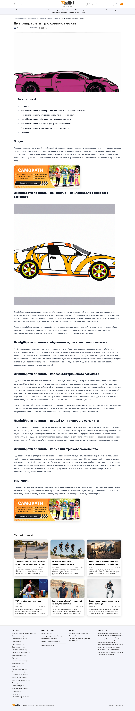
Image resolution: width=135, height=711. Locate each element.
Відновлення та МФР (20, 675)
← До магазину (17, 4)
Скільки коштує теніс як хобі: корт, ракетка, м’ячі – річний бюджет (109, 639)
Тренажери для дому (20, 688)
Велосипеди (18, 636)
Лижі (15, 683)
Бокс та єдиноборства (21, 680)
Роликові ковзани (19, 639)
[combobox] (100, 4)
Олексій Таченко (23, 28)
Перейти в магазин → (116, 705)
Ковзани (16, 694)
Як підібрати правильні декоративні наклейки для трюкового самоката (53, 110)
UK (121, 4)
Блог (15, 19)
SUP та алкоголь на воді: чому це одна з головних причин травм (110, 653)
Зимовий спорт (53, 10)
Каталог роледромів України (51, 636)
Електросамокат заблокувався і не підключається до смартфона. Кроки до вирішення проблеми (110, 634)
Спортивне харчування (59, 13)
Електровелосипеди (20, 661)
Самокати (57, 19)
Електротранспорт (39, 10)
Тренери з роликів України (50, 641)
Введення (25, 106)
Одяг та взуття (98, 10)
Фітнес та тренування (83, 10)
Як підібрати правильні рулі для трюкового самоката (45, 128)
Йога (15, 658)
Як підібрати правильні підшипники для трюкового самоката (48, 115)
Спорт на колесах (22, 10)
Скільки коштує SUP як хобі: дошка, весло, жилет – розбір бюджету (109, 648)
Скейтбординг (18, 644)
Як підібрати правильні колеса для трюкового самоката (46, 119)
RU (117, 4)
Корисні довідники (47, 630)
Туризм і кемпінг (67, 10)
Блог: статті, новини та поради (28, 19)
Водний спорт (74, 13)
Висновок (25, 132)
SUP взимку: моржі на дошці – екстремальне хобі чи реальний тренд (110, 644)
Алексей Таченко (76, 636)
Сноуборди (16, 691)
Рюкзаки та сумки (112, 10)
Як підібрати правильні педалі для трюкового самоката (46, 124)
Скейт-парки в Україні (49, 639)
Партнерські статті (47, 645)
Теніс (83, 13)
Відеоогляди (46, 633)
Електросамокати (19, 650)
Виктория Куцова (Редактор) (80, 633)
